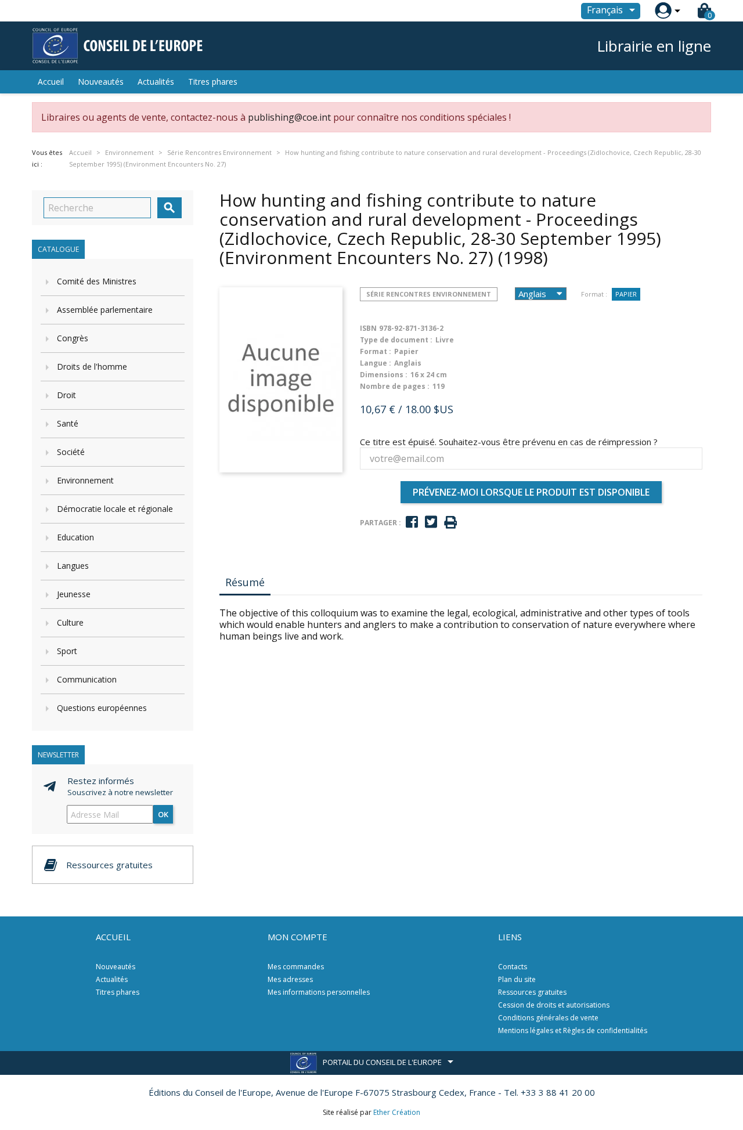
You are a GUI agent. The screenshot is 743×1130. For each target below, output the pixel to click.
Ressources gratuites (532, 992)
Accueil (51, 81)
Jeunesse (74, 594)
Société (71, 451)
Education (75, 537)
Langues (73, 565)
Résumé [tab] (245, 582)
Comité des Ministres (96, 281)
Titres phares (212, 81)
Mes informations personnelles (319, 992)
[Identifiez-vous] (663, 10)
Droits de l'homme (92, 366)
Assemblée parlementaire (105, 309)
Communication (87, 679)
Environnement (85, 480)
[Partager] (412, 522)
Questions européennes (102, 707)
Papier (626, 294)
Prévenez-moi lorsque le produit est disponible (531, 492)
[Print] (450, 522)
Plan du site (517, 979)
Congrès (72, 338)
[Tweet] (431, 522)
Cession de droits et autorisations (553, 1005)
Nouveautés (101, 81)
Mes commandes (296, 967)
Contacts (512, 967)
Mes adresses (290, 979)
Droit (66, 394)
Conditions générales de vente (548, 1018)
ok (163, 814)
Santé (67, 423)
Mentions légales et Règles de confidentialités (572, 1030)
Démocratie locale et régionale (115, 508)
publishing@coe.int (289, 117)
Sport (67, 650)
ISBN (368, 328)
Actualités (156, 81)
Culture (70, 622)
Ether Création (396, 1112)
